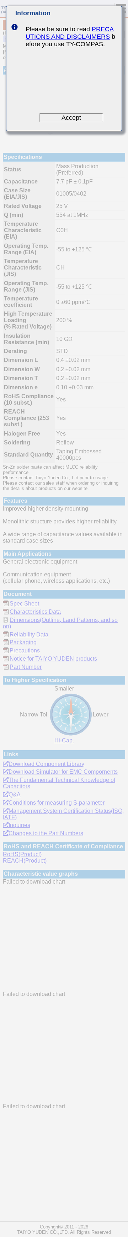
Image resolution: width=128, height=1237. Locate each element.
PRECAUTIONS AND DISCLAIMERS (70, 33)
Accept (71, 117)
